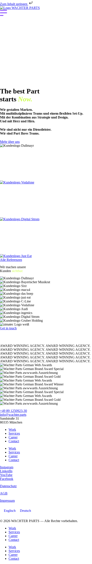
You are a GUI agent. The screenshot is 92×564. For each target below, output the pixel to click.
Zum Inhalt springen (14, 4)
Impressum (7, 500)
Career (13, 437)
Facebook (6, 479)
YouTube (6, 475)
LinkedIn (6, 471)
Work (12, 429)
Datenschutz (8, 486)
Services (14, 433)
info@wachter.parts (13, 414)
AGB (3, 493)
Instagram (6, 467)
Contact (14, 441)
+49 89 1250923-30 (13, 411)
